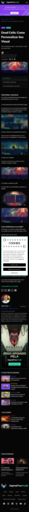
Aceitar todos (14, 265)
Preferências (14, 272)
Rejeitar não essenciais (14, 269)
